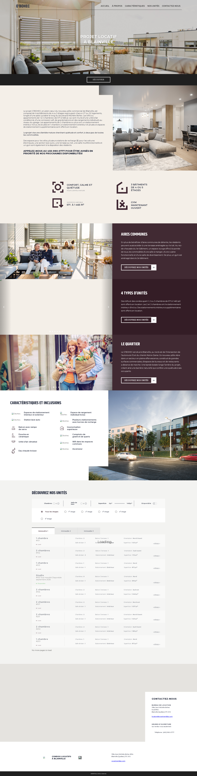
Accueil (105, 6)
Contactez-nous (171, 6)
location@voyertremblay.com (162, 716)
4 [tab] (58, 276)
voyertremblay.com (118, 761)
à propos (117, 6)
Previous (4, 251)
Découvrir (98, 80)
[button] (98, 695)
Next (108, 251)
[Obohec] (22, 6)
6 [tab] (62, 276)
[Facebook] (80, 757)
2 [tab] (53, 276)
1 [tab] (50, 276)
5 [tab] (60, 276)
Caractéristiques (135, 6)
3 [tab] (55, 276)
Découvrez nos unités (136, 267)
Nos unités (153, 6)
